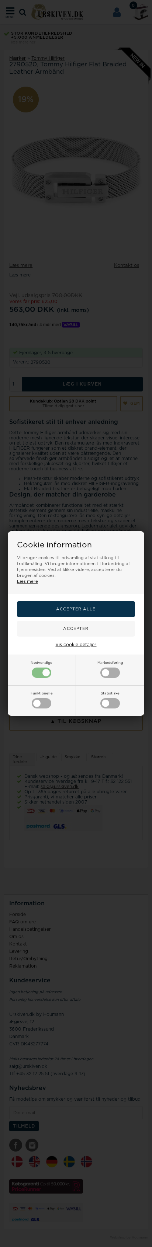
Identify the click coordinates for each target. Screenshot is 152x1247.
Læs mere (27, 581)
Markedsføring (110, 663)
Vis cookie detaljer (75, 644)
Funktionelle (42, 693)
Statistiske (110, 693)
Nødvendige (41, 663)
